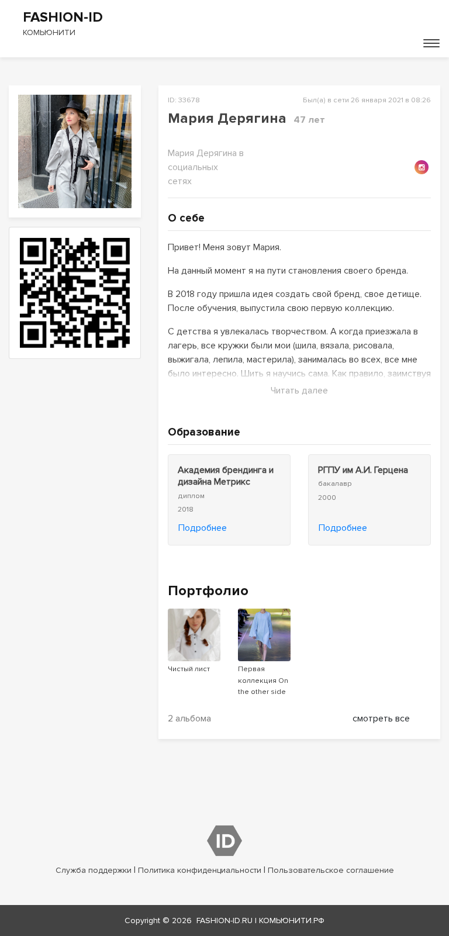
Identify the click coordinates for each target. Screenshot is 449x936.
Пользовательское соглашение (331, 870)
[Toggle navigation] (431, 43)
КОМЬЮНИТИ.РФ (291, 920)
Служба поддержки (94, 870)
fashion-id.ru (224, 920)
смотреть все (381, 718)
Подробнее (202, 528)
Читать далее (299, 390)
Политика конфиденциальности (199, 870)
